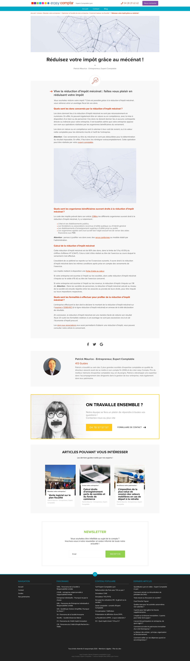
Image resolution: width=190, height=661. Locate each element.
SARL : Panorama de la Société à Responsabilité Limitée (68, 588)
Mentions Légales (105, 649)
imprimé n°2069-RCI (63, 307)
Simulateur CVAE (101, 593)
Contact (96, 9)
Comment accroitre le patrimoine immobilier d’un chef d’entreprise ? (150, 628)
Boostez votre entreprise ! (52, 13)
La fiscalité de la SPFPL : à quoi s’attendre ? (110, 618)
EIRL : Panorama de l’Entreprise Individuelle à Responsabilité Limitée (73, 604)
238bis (95, 216)
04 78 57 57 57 (99, 427)
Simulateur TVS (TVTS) (103, 597)
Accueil (85, 9)
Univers (39, 13)
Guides (20, 593)
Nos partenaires (24, 597)
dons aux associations (66, 325)
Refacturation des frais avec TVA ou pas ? (109, 590)
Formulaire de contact (129, 427)
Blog (106, 9)
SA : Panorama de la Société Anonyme (70, 615)
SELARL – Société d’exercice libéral (69, 618)
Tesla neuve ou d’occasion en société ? (147, 598)
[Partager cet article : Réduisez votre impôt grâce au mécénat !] (88, 345)
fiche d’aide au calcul (95, 271)
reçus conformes (102, 237)
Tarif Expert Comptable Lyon (105, 587)
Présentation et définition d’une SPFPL (108, 614)
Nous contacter (150, 3)
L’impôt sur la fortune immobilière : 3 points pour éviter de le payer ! (149, 617)
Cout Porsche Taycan (141, 601)
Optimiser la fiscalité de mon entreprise (75, 13)
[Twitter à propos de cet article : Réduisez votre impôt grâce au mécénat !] (94, 345)
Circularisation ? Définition (104, 611)
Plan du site (116, 649)
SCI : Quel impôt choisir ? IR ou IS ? (107, 621)
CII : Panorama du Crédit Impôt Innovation (72, 621)
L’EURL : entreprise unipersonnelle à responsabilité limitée (70, 593)
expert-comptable (85, 142)
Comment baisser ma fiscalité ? (99, 13)
